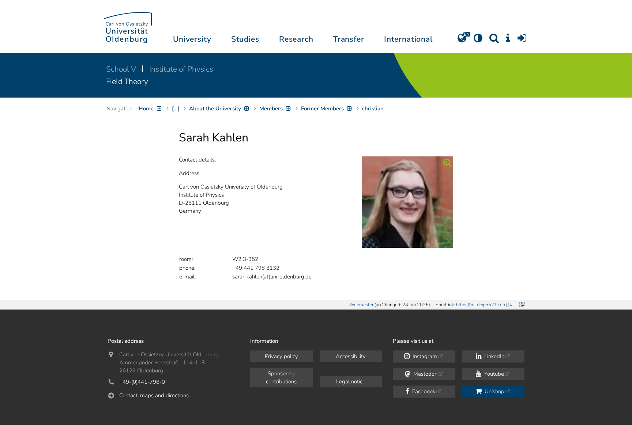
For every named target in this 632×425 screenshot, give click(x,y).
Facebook (423, 391)
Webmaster (361, 304)
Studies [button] (245, 39)
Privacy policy (281, 356)
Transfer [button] (348, 39)
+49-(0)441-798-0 (142, 382)
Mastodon (424, 373)
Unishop (493, 391)
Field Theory (127, 81)
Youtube (493, 373)
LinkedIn (493, 356)
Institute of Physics (181, 69)
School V (122, 69)
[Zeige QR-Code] (521, 303)
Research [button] (296, 39)
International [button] (408, 39)
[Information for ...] (508, 40)
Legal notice (350, 381)
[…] (176, 108)
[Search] (494, 40)
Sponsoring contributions (281, 377)
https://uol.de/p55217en (480, 304)
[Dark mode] (478, 40)
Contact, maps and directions (154, 395)
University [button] (192, 39)
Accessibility (351, 356)
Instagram (424, 356)
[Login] (522, 40)
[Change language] (462, 40)
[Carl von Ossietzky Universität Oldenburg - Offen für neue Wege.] (128, 26)
